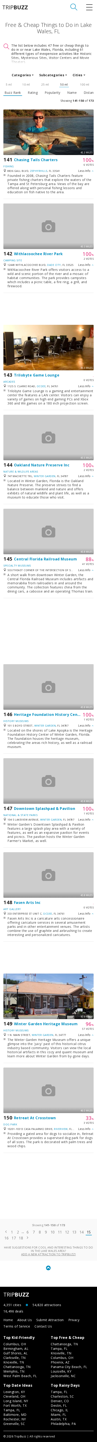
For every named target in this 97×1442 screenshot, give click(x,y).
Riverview (61, 1129)
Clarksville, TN (14, 1358)
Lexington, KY (14, 1392)
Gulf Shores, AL (15, 1353)
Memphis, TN (14, 1371)
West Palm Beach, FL (20, 1376)
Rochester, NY (14, 1419)
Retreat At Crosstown (35, 1117)
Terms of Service (16, 1326)
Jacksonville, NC (63, 1376)
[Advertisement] (48, 309)
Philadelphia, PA (63, 1424)
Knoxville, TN (13, 1362)
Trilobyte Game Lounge (37, 375)
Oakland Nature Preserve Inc (41, 465)
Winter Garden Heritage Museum (46, 1023)
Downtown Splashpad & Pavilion (44, 808)
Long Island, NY (15, 1401)
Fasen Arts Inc (27, 902)
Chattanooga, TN (17, 1367)
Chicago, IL (59, 1410)
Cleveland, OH (14, 1396)
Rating (33, 93)
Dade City (54, 265)
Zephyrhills (38, 171)
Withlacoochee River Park (38, 253)
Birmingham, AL (15, 1348)
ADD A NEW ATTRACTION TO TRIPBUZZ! (48, 1254)
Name (72, 93)
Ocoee (41, 386)
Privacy (74, 1320)
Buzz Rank (13, 93)
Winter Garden (44, 476)
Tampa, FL (59, 1348)
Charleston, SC (62, 1396)
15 (89, 1232)
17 (14, 1238)
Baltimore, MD (15, 1414)
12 (67, 1232)
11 (60, 1232)
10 (53, 1232)
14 (81, 1232)
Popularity (52, 93)
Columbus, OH (14, 1344)
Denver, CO (60, 1401)
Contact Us (43, 1326)
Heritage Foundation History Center (48, 714)
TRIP (15, 7)
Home (8, 1320)
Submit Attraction (50, 1320)
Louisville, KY (61, 1371)
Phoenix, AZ (60, 1362)
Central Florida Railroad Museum (45, 559)
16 (6, 1238)
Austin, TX (59, 1419)
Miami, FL (58, 1414)
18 (21, 1238)
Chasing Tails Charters (36, 159)
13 (74, 1232)
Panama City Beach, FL (69, 1367)
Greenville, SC (14, 1424)
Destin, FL (59, 1405)
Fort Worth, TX (15, 1405)
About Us (24, 1320)
